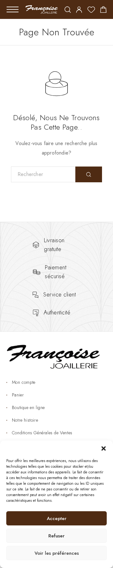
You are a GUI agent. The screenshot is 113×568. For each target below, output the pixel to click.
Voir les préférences (57, 553)
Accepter (57, 518)
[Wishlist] (91, 10)
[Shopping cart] (103, 10)
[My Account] (79, 10)
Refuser (56, 535)
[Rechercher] (67, 10)
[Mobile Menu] (12, 9)
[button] (103, 448)
